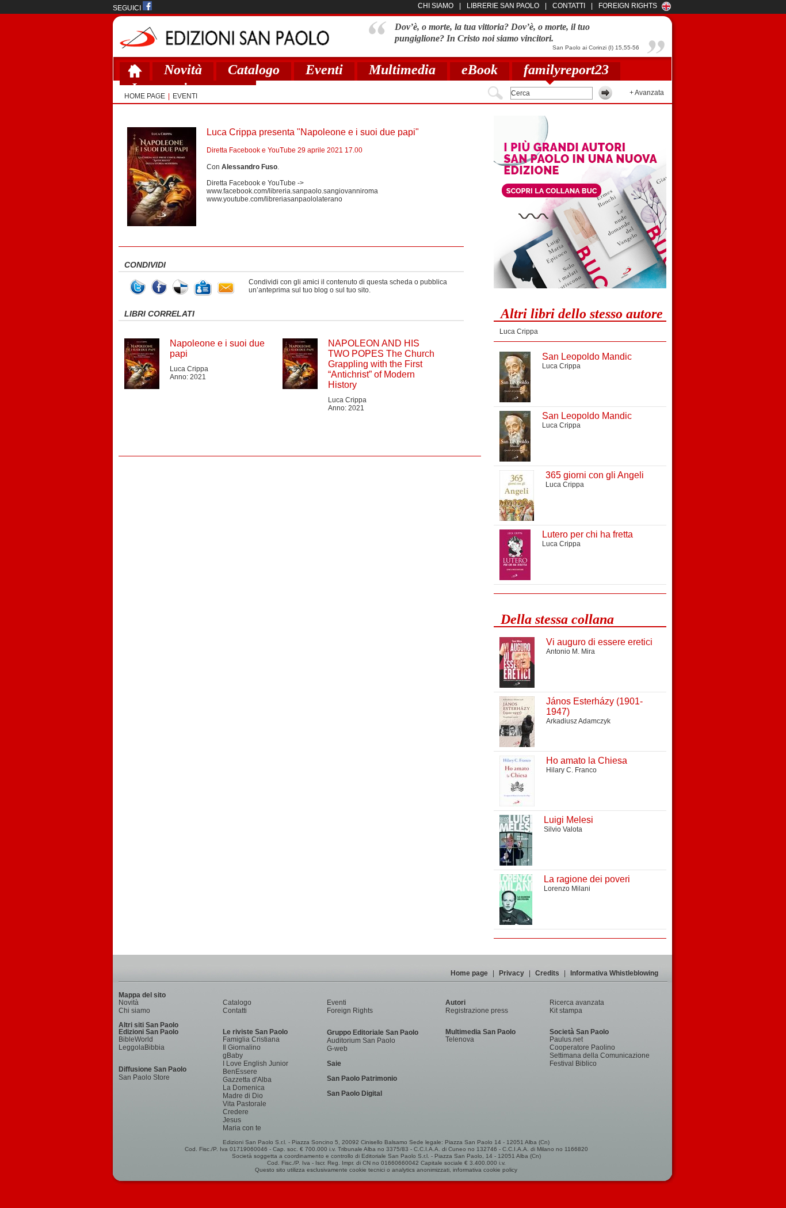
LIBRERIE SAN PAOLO (503, 6)
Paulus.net (566, 1039)
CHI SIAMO (435, 6)
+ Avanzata (646, 93)
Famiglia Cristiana (251, 1039)
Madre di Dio (243, 1096)
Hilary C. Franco (571, 770)
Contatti (235, 1011)
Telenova (459, 1039)
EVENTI (185, 96)
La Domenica (244, 1088)
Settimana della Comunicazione (600, 1055)
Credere (236, 1112)
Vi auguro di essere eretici (599, 642)
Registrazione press (476, 1011)
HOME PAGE (144, 96)
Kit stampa (566, 1011)
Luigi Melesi (568, 820)
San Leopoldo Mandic (587, 356)
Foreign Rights (627, 6)
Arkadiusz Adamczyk (578, 721)
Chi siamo (134, 1011)
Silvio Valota (563, 829)
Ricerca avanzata (577, 1003)
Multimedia (402, 69)
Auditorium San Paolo (361, 1040)
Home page (469, 973)
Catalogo (254, 69)
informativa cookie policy (485, 1170)
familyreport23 (566, 69)
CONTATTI (568, 6)
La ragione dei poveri (587, 879)
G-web (337, 1049)
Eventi (324, 69)
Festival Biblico (573, 1064)
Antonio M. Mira (570, 651)
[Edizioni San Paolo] (224, 37)
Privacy (511, 973)
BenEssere (240, 1072)
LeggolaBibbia (142, 1047)
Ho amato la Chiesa (586, 760)
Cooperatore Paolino (582, 1047)
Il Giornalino (242, 1047)
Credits (547, 973)
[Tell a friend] (226, 288)
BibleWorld (136, 1039)
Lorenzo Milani (567, 889)
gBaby (233, 1055)
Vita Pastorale (244, 1104)
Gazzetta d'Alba (247, 1080)
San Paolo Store (144, 1077)
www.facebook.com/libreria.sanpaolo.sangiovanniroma (292, 191)
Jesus (232, 1120)
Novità (183, 69)
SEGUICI (128, 8)
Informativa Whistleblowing (614, 973)
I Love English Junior (255, 1064)
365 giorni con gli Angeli (594, 475)
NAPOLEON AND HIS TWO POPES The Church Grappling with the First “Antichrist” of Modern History (381, 364)
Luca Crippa (189, 369)
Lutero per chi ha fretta (587, 534)
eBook (479, 69)
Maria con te (242, 1128)
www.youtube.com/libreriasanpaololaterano (274, 199)
